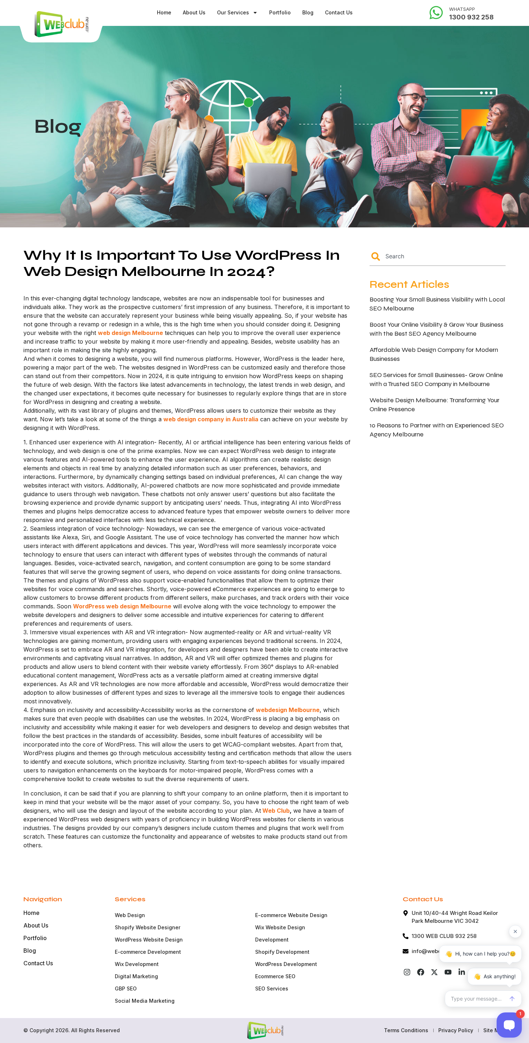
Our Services (233, 12)
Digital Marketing (136, 976)
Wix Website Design (280, 927)
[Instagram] (407, 972)
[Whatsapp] (436, 12)
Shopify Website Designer (147, 927)
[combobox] (438, 256)
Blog (307, 12)
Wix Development (137, 964)
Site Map (494, 1030)
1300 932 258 (471, 17)
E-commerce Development (148, 952)
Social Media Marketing (145, 1001)
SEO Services (271, 988)
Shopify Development (282, 952)
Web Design (130, 915)
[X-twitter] (434, 972)
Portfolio (280, 12)
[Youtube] (448, 972)
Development (272, 940)
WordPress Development (286, 964)
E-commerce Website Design (291, 915)
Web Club (275, 810)
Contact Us (339, 12)
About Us (194, 12)
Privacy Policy (455, 1030)
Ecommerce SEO (275, 976)
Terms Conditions (406, 1030)
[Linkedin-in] (461, 972)
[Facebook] (420, 972)
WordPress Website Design (149, 940)
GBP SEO (126, 988)
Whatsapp (462, 9)
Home (164, 12)
